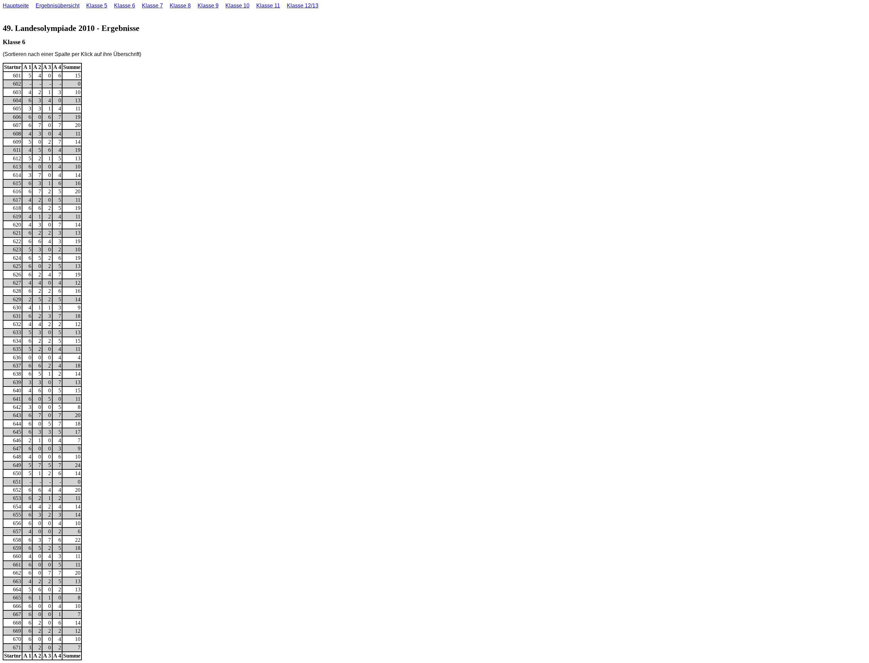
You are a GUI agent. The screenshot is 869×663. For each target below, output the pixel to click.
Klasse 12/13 (302, 5)
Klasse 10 (237, 5)
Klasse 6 (124, 5)
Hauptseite (16, 5)
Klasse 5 (96, 5)
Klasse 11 (268, 5)
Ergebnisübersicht (57, 5)
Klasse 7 (152, 5)
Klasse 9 (208, 5)
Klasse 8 (180, 5)
